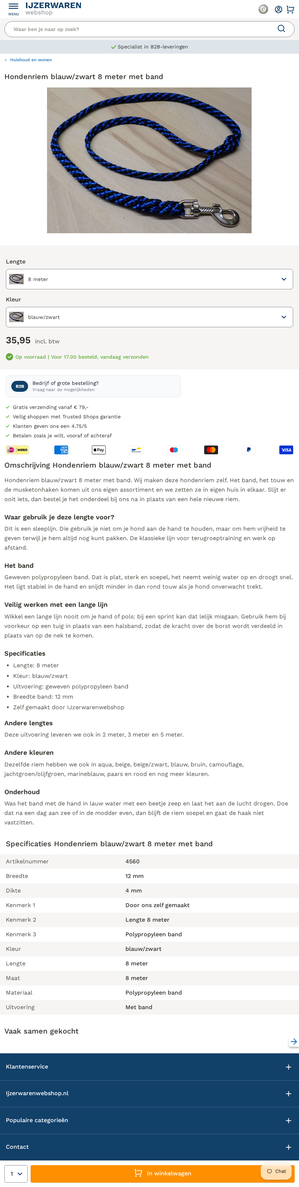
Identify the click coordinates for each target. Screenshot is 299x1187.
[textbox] (28, 279)
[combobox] (149, 279)
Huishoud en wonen (31, 59)
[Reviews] (263, 9)
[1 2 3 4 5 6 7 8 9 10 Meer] (16, 1174)
